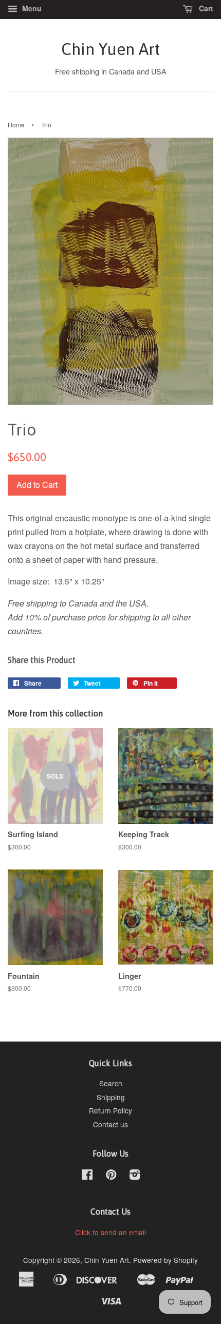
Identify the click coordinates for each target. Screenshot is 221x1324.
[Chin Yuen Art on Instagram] (134, 1176)
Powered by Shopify (165, 1260)
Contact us (110, 1124)
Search (110, 1083)
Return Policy (110, 1110)
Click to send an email (110, 1232)
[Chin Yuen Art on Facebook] (87, 1176)
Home (16, 124)
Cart (205, 8)
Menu (31, 8)
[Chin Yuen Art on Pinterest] (111, 1176)
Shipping (111, 1097)
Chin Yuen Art (110, 49)
